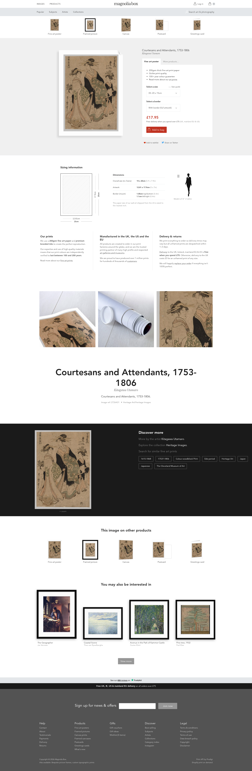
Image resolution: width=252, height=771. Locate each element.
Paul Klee (180, 645)
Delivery (163, 252)
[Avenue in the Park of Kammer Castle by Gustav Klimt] (149, 620)
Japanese (145, 466)
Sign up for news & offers (95, 705)
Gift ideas (114, 731)
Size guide (176, 87)
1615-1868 (146, 459)
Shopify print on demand (202, 762)
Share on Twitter (171, 143)
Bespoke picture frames (61, 762)
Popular (40, 12)
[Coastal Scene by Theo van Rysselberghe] (103, 623)
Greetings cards (82, 745)
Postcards (79, 742)
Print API (200, 759)
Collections (78, 12)
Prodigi (210, 759)
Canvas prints (81, 735)
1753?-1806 (163, 459)
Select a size (163, 86)
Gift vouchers (116, 727)
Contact (43, 727)
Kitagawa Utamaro (151, 53)
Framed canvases (83, 738)
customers (132, 261)
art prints (173, 79)
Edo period (209, 459)
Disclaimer (185, 745)
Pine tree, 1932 (183, 642)
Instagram (149, 745)
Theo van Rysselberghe (93, 645)
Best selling (150, 727)
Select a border (153, 101)
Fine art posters (82, 727)
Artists (65, 12)
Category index (152, 742)
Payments (43, 738)
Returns (42, 745)
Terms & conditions (189, 727)
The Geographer (45, 642)
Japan (243, 459)
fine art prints (66, 260)
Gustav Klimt (135, 645)
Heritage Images (176, 445)
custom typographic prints (83, 762)
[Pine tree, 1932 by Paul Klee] (195, 620)
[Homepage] (126, 4)
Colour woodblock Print (187, 459)
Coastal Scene (90, 642)
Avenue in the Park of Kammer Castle (147, 642)
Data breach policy (189, 738)
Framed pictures (82, 731)
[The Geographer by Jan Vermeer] (57, 614)
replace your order (182, 263)
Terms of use (186, 735)
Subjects (53, 12)
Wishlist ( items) (117, 735)
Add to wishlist (152, 143)
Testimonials (45, 735)
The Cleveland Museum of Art (171, 466)
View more (126, 661)
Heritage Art (227, 459)
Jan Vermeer (43, 645)
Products (55, 4)
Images (40, 4)
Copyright (184, 742)
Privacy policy (186, 731)
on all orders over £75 (126, 686)
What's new (80, 749)
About (42, 731)
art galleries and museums (112, 253)
